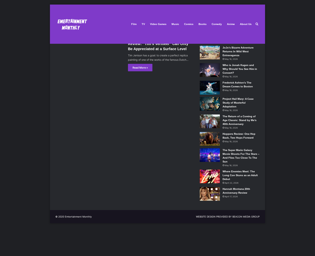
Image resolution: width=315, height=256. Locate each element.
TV (143, 24)
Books (203, 24)
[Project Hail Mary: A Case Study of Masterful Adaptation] (210, 104)
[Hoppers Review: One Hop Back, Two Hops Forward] (210, 139)
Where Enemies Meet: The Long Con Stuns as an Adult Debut (240, 175)
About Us (246, 24)
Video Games (158, 24)
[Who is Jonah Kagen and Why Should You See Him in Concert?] (210, 70)
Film (134, 24)
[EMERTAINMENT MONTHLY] (71, 24)
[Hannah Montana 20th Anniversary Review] (210, 194)
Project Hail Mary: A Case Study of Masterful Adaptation (238, 102)
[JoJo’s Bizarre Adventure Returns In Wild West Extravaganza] (210, 52)
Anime (231, 24)
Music (175, 24)
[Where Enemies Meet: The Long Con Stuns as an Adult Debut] (210, 176)
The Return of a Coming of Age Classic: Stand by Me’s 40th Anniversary (239, 120)
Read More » (140, 67)
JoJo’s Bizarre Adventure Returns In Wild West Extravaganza (238, 51)
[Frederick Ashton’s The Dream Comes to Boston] (210, 87)
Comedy (217, 24)
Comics (188, 24)
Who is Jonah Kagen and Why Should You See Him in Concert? (240, 69)
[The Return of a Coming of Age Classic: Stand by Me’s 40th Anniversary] (210, 121)
